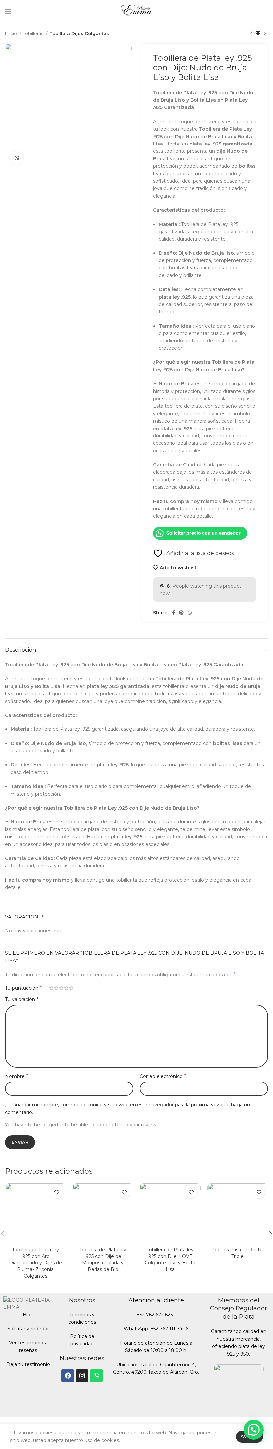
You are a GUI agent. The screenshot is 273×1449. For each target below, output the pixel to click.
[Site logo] (136, 11)
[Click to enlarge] (16, 158)
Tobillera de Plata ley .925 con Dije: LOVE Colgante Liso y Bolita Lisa (170, 1259)
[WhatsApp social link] (190, 612)
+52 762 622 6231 (156, 1315)
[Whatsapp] (96, 1375)
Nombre (16, 1076)
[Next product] (264, 33)
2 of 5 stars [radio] (56, 988)
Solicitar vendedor (28, 1329)
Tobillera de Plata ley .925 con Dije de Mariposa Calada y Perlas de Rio (102, 1259)
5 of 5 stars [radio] (71, 988)
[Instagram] (82, 1375)
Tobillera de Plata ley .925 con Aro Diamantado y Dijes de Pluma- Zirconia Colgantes (35, 1263)
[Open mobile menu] (8, 11)
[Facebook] (67, 1375)
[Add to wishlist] (57, 1192)
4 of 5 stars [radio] (66, 988)
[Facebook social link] (173, 612)
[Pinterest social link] (181, 612)
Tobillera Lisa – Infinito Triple (237, 1253)
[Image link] (239, 1389)
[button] (254, 1430)
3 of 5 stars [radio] (61, 988)
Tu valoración (22, 999)
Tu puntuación (23, 988)
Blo (26, 1315)
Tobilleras (33, 33)
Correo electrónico (163, 1076)
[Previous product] (251, 33)
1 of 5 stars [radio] (51, 988)
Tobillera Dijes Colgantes (79, 33)
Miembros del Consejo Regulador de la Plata (238, 1308)
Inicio (11, 33)
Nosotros (82, 1300)
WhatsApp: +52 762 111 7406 (156, 1329)
